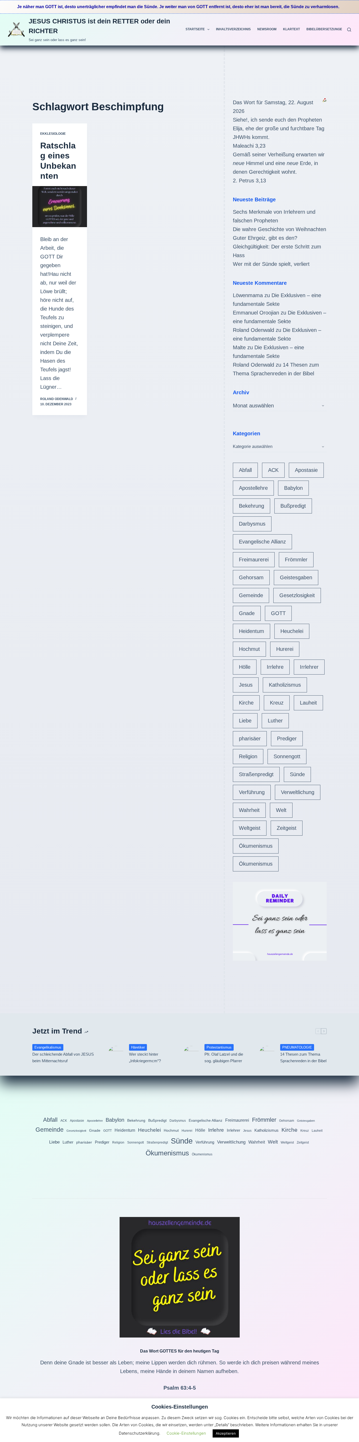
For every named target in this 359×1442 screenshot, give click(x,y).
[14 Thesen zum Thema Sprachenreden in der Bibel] (267, 1054)
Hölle (244, 667)
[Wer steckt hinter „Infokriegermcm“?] (116, 1054)
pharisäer (250, 738)
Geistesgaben (296, 577)
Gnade (247, 613)
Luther (275, 721)
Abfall (245, 470)
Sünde (297, 774)
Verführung (252, 792)
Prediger (287, 738)
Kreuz (277, 703)
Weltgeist (249, 828)
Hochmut (249, 649)
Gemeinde (251, 595)
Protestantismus (219, 1047)
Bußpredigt (293, 506)
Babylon (293, 488)
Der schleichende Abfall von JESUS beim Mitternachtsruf (63, 1057)
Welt (281, 810)
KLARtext (291, 29)
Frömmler (296, 559)
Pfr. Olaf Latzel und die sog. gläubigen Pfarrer (223, 1057)
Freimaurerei (254, 559)
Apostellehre (253, 488)
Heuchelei (291, 631)
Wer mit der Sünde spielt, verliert (271, 264)
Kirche (246, 703)
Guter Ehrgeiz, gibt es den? (265, 238)
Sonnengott (287, 756)
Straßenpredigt (256, 774)
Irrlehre (275, 667)
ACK (273, 470)
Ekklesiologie (53, 134)
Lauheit (308, 703)
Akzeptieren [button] (226, 1433)
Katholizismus (285, 685)
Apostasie (306, 470)
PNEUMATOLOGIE (297, 1047)
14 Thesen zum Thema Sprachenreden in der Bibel (303, 1057)
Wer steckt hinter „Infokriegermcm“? (145, 1057)
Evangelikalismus (47, 1047)
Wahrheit (249, 810)
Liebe (245, 721)
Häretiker (138, 1047)
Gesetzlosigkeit (297, 595)
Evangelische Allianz (262, 542)
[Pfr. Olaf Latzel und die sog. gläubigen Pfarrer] (191, 1054)
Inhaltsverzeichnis (233, 29)
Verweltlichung (297, 792)
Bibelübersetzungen (325, 29)
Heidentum (251, 631)
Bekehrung (251, 506)
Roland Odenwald (253, 330)
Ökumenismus (256, 846)
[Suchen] (349, 30)
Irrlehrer (309, 667)
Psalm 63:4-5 (179, 1388)
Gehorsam (251, 577)
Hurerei (284, 649)
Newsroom (266, 29)
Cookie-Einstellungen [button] (186, 1433)
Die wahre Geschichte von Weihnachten (279, 229)
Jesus (246, 685)
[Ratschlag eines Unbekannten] (59, 206)
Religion (248, 756)
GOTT (278, 613)
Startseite (195, 29)
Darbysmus (252, 524)
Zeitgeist (286, 828)
